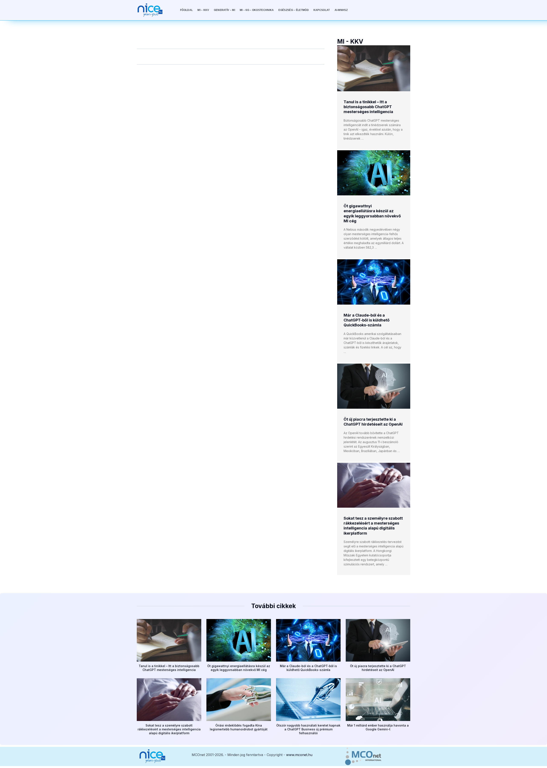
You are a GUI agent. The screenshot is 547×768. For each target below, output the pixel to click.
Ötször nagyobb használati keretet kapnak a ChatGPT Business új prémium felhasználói (308, 729)
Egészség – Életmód (293, 10)
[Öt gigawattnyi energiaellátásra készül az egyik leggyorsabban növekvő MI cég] (373, 172)
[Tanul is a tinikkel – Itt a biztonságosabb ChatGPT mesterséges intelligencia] (373, 68)
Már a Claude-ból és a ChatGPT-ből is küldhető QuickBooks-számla (367, 320)
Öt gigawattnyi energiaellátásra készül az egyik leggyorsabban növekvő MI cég (238, 668)
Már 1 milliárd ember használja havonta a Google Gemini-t (378, 727)
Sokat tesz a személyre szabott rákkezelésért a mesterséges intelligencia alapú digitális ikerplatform (169, 729)
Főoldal (186, 10)
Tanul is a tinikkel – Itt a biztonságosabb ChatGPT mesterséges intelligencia (368, 107)
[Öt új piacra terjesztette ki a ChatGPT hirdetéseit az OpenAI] (373, 386)
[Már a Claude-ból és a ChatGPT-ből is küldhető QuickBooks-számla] (373, 281)
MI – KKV (203, 10)
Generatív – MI (224, 10)
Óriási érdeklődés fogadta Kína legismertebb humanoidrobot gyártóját (239, 727)
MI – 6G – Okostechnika (257, 10)
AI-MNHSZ (341, 10)
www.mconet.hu (299, 755)
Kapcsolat (321, 10)
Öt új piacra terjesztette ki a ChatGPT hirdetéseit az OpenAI (378, 668)
